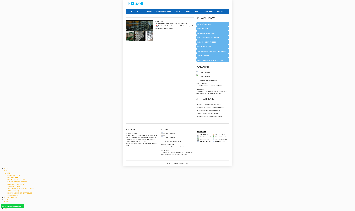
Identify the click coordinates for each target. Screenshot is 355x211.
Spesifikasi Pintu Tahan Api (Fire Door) (208, 113)
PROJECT (197, 11)
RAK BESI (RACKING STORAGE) (17, 182)
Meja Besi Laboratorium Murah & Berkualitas (210, 107)
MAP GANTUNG (12, 177)
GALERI (188, 11)
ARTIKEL (178, 11)
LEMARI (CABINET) (13, 175)
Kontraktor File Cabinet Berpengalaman (208, 104)
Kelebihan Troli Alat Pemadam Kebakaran (209, 116)
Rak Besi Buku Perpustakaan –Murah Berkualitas (171, 23)
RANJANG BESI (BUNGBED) (16, 184)
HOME (131, 11)
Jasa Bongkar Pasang (163, 11)
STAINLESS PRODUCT (14, 186)
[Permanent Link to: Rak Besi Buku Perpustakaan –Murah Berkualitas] (139, 30)
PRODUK (149, 11)
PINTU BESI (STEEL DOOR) (16, 179)
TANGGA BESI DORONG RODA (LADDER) (20, 188)
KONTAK (220, 11)
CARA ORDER (209, 11)
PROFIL (139, 11)
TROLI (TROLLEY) (13, 191)
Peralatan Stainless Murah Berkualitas (208, 110)
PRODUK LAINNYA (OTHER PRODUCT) (19, 193)
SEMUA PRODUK (12, 195)
